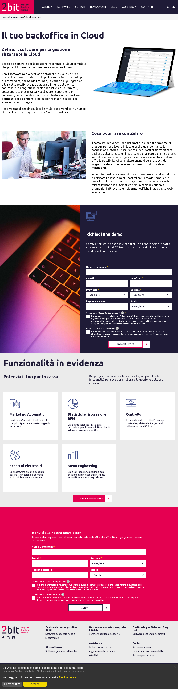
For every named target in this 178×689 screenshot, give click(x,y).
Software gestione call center (61, 651)
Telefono (135, 278)
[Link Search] (168, 7)
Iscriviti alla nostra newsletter (148, 651)
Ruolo (133, 301)
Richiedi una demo (142, 647)
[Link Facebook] (3, 637)
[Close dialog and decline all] (175, 666)
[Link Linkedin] (13, 637)
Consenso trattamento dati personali (104, 313)
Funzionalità (15, 17)
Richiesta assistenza (100, 647)
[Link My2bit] (173, 7)
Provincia (91, 289)
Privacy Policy (119, 316)
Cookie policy (67, 677)
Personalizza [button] (12, 684)
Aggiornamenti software (102, 651)
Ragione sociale (95, 301)
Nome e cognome (96, 267)
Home (5, 17)
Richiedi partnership (143, 655)
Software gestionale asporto (104, 634)
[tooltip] (122, 312)
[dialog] (89, 676)
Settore (135, 289)
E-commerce (52, 638)
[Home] (17, 7)
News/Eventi (98, 7)
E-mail (90, 278)
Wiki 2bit (93, 655)
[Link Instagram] (8, 637)
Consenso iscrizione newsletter (102, 328)
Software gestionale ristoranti (149, 634)
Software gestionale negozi (60, 634)
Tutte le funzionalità (89, 498)
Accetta (35, 684)
